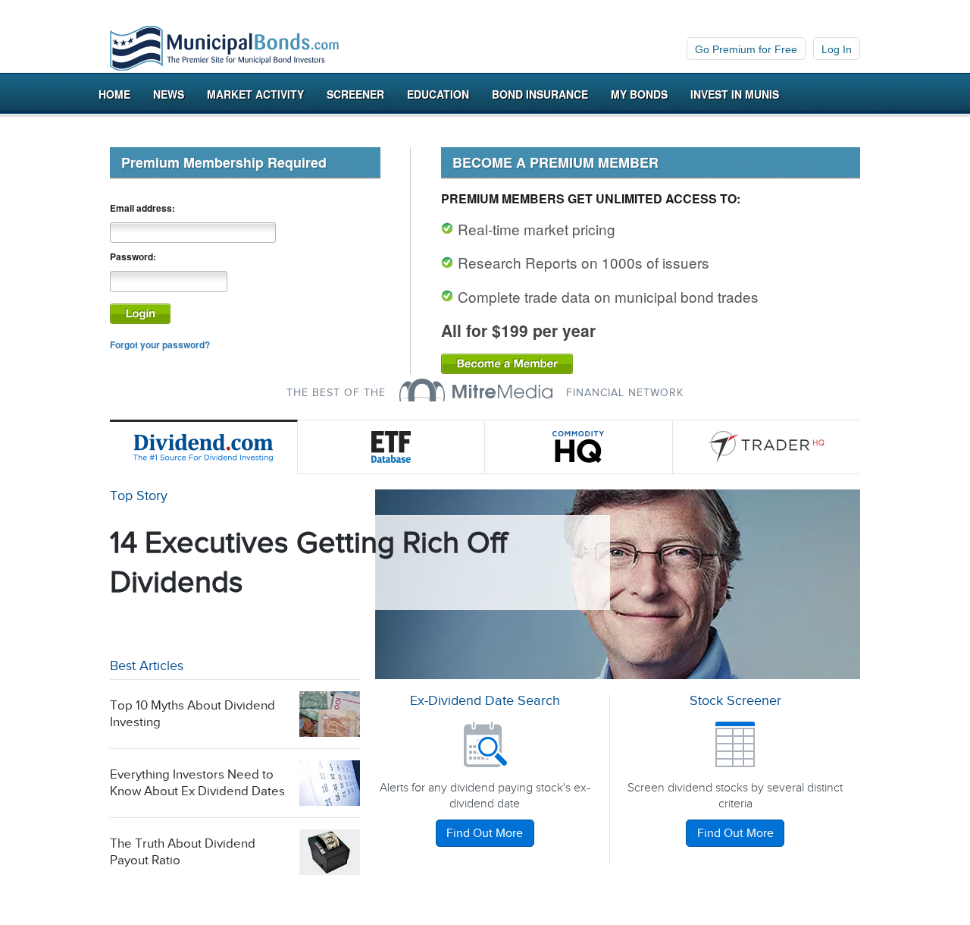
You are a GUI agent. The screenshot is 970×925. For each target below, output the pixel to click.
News (168, 94)
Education (438, 94)
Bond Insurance (540, 94)
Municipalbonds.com (224, 48)
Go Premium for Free (746, 49)
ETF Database (392, 447)
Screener (355, 94)
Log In (836, 49)
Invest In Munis (734, 94)
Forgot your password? (160, 344)
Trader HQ (767, 447)
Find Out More (484, 833)
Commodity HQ (579, 447)
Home (114, 94)
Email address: (142, 208)
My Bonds (639, 94)
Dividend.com (204, 447)
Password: (133, 256)
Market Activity (255, 94)
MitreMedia (475, 390)
